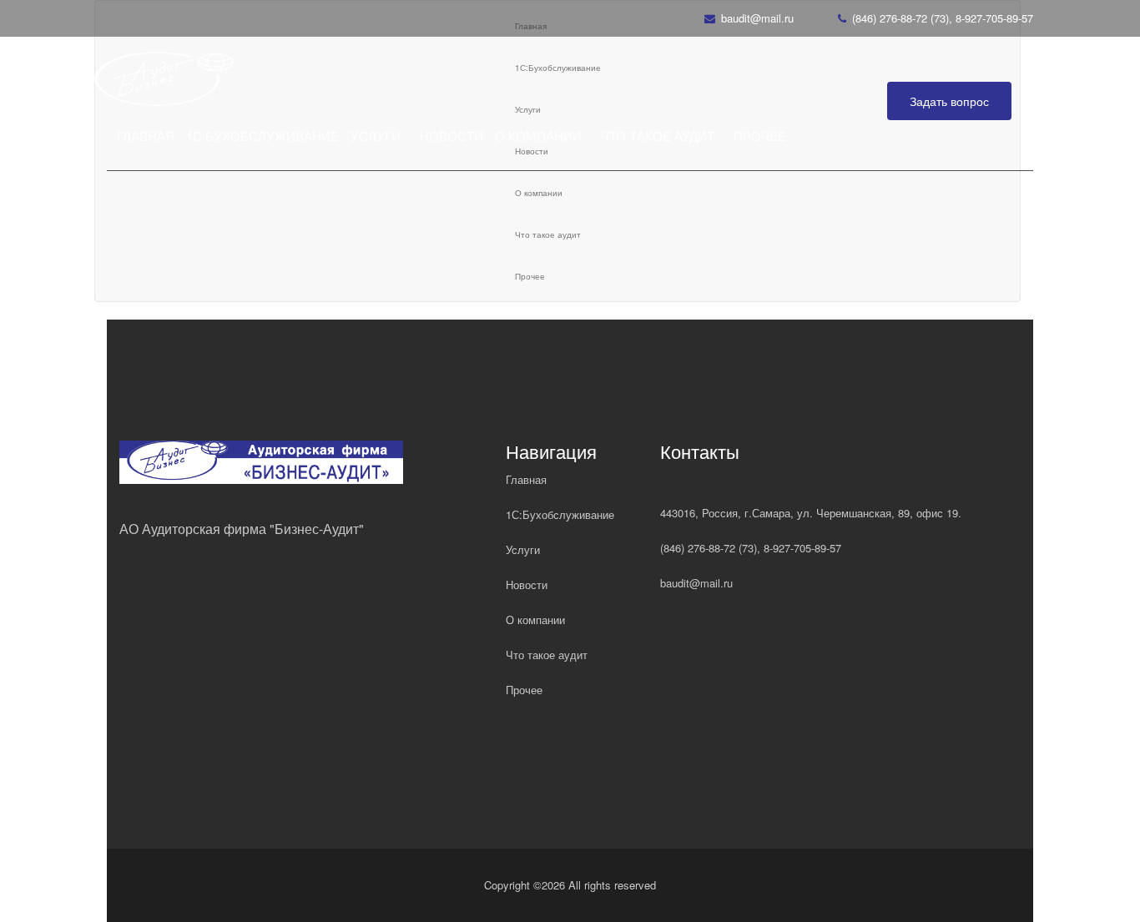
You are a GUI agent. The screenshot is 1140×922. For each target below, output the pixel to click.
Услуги (376, 135)
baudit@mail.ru (757, 18)
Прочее (760, 135)
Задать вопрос (949, 101)
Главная (145, 135)
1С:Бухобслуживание (262, 135)
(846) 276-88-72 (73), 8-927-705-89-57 (942, 18)
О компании (538, 135)
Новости (451, 135)
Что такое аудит (657, 135)
